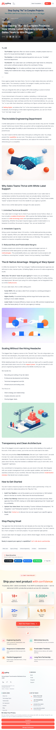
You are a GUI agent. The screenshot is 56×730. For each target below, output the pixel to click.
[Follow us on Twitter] (10, 682)
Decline (28, 723)
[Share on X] (7, 37)
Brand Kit (5, 710)
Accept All (28, 720)
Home (3, 18)
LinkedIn (19, 560)
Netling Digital (7, 107)
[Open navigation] (53, 3)
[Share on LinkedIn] (10, 37)
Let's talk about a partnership (40, 541)
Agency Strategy (14, 548)
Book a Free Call (38, 696)
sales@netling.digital (38, 704)
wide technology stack (16, 218)
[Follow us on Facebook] (7, 682)
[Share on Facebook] (13, 37)
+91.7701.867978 (38, 700)
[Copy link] (19, 37)
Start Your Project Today (27, 623)
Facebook (28, 560)
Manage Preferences (28, 727)
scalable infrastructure (18, 216)
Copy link (48, 560)
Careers (4, 705)
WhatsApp (38, 560)
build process (12, 282)
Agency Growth (14, 18)
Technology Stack (7, 698)
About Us (5, 696)
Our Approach (6, 703)
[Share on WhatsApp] (16, 37)
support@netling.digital (39, 708)
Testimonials (5, 700)
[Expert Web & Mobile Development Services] (14, 672)
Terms (3, 688)
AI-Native (34, 548)
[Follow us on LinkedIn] (3, 682)
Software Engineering (24, 548)
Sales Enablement (42, 548)
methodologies (6, 253)
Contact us (15, 512)
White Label (5, 548)
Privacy (7, 688)
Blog (8, 18)
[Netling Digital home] (6, 3)
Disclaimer (12, 688)
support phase (30, 364)
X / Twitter (9, 560)
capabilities (12, 137)
